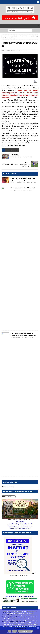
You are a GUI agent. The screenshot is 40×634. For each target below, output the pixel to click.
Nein (14, 631)
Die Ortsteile (13, 36)
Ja (9, 631)
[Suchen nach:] (20, 30)
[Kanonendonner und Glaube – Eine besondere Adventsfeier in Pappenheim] (5, 403)
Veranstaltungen (12, 150)
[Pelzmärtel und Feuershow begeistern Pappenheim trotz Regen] (5, 180)
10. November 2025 (16, 182)
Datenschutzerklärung (20, 628)
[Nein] (38, 621)
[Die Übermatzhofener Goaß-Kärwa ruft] (5, 258)
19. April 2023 (15, 190)
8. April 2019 (6, 51)
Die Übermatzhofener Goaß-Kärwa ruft (23, 188)
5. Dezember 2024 (16, 337)
